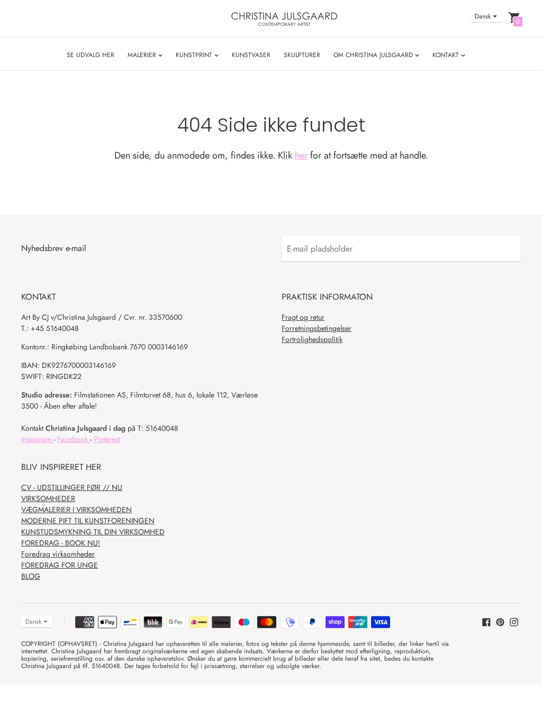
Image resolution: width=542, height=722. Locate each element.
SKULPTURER (302, 55)
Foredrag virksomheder (58, 554)
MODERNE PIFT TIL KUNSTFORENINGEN (88, 520)
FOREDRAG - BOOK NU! (60, 543)
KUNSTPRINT (195, 55)
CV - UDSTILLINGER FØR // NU (71, 487)
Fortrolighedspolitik (312, 339)
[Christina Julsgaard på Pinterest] (500, 621)
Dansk (483, 16)
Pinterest (107, 439)
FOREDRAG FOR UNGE (59, 565)
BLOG (30, 576)
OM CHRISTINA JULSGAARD (374, 55)
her (301, 155)
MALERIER (143, 55)
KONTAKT (446, 55)
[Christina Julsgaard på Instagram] (514, 621)
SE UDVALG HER (90, 55)
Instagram (37, 439)
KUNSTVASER (251, 55)
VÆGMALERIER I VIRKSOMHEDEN (76, 509)
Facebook (73, 439)
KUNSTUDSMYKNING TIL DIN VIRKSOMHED (93, 531)
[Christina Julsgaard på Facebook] (486, 621)
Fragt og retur (303, 317)
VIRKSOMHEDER (48, 498)
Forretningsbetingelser (316, 328)
